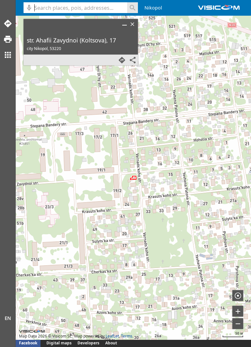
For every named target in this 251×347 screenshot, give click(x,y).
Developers (88, 343)
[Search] (132, 7)
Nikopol (153, 8)
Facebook (28, 343)
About (111, 343)
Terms (126, 336)
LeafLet (112, 336)
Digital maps (59, 343)
